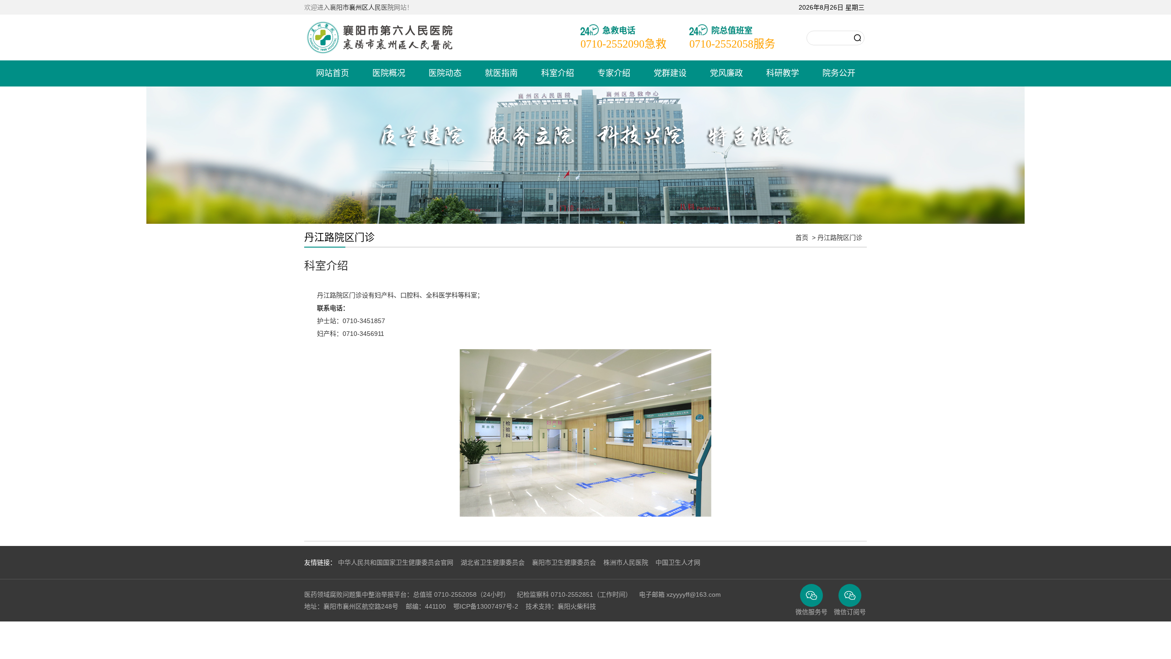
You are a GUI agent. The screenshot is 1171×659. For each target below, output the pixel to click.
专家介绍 (613, 73)
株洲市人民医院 (625, 562)
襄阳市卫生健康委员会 (564, 562)
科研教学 (782, 73)
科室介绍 (557, 73)
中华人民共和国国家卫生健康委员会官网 (395, 562)
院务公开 (838, 73)
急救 (623, 44)
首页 (801, 237)
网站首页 (332, 73)
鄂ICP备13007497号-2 (485, 606)
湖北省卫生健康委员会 (493, 562)
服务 (732, 44)
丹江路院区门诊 (839, 237)
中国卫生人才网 (677, 562)
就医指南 (501, 73)
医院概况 (388, 73)
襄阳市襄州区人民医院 (379, 37)
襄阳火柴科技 (577, 606)
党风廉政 (726, 73)
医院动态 (445, 73)
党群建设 (670, 73)
